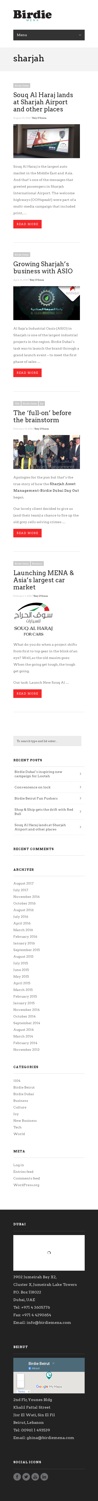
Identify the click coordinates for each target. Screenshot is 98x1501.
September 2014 (26, 1023)
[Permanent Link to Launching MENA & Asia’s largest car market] (46, 635)
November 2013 (26, 1049)
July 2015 (20, 963)
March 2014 (23, 1036)
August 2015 (23, 956)
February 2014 (25, 1043)
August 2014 (23, 1030)
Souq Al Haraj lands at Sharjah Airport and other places (43, 102)
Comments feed (26, 1178)
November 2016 (26, 897)
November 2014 (26, 1010)
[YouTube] (35, 1478)
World (19, 1134)
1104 (17, 403)
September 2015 (26, 950)
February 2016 (25, 936)
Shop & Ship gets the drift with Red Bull (44, 812)
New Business (25, 1120)
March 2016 (23, 930)
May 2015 (21, 976)
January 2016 (24, 943)
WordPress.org (26, 1185)
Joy (42, 403)
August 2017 (23, 883)
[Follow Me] (26, 1478)
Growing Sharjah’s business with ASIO (43, 267)
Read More (27, 224)
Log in (18, 1165)
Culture (19, 1107)
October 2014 (24, 1016)
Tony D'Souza (39, 117)
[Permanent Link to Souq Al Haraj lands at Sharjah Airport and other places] (46, 157)
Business (37, 563)
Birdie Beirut (24, 1087)
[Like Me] (17, 1478)
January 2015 (24, 1003)
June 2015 (21, 970)
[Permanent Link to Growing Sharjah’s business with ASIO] (46, 319)
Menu (22, 35)
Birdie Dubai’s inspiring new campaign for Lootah (38, 774)
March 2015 (23, 990)
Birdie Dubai (22, 85)
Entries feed (23, 1172)
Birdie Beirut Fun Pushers (36, 798)
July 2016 (20, 917)
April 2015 (21, 983)
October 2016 (24, 903)
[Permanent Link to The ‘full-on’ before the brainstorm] (46, 468)
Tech (17, 1127)
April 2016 (22, 923)
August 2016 (23, 910)
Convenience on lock (32, 787)
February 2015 (25, 996)
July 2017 (20, 890)
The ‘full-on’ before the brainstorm (42, 416)
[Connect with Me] (44, 1478)
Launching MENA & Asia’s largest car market (43, 580)
